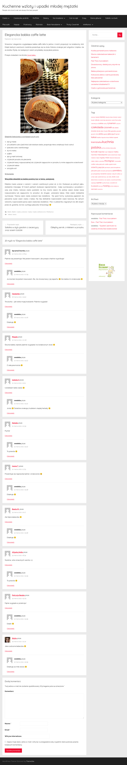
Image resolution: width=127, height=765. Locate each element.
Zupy (84, 18)
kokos (111, 137)
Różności (39, 24)
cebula (97, 120)
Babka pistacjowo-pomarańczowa (104, 71)
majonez (101, 152)
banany (102, 117)
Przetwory (28, 24)
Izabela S (15, 380)
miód (107, 158)
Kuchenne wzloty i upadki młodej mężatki (40, 6)
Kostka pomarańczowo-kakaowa (103, 51)
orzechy (94, 167)
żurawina (99, 189)
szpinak (99, 183)
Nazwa (8, 724)
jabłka (101, 134)
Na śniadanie (58, 18)
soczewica (101, 180)
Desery (46, 18)
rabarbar (109, 174)
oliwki (114, 164)
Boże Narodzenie (53, 24)
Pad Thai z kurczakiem (99, 61)
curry (105, 123)
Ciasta (4, 18)
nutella (107, 164)
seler (96, 177)
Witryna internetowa (13, 736)
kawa (14, 214)
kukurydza (113, 148)
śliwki (113, 177)
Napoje (16, 24)
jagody (105, 134)
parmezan (107, 167)
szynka (104, 183)
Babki (9, 212)
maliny (116, 152)
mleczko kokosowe (114, 158)
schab (92, 177)
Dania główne (95, 18)
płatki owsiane (101, 171)
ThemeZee (30, 761)
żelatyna (116, 186)
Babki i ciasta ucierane (19, 212)
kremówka (96, 142)
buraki (92, 120)
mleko (92, 161)
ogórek (111, 164)
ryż (121, 174)
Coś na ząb (73, 18)
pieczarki (94, 171)
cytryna (118, 123)
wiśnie (112, 186)
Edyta (14, 638)
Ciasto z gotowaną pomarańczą (103, 88)
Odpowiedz (8, 263)
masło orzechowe (112, 155)
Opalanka (16, 294)
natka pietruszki (100, 164)
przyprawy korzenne (99, 174)
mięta (97, 158)
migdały (102, 158)
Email (7, 730)
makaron (110, 152)
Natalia (15, 423)
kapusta (103, 137)
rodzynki (114, 174)
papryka (101, 167)
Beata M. (15, 509)
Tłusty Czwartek (72, 24)
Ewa (92, 222)
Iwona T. (15, 466)
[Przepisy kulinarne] (107, 277)
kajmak (117, 134)
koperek (116, 137)
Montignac (109, 161)
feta (109, 131)
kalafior (99, 137)
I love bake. (31, 55)
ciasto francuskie (116, 120)
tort (116, 183)
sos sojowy (107, 180)
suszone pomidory (116, 180)
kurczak (94, 152)
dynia (98, 131)
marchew (94, 155)
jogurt (113, 134)
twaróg (106, 186)
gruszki (93, 134)
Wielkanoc (87, 24)
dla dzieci (115, 127)
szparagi (93, 183)
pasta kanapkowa (115, 167)
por (92, 174)
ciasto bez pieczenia (105, 120)
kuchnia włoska (105, 148)
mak (106, 152)
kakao (10, 214)
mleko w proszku (99, 161)
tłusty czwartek (110, 183)
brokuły (115, 117)
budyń (119, 117)
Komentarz (9, 691)
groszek (118, 131)
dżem (102, 131)
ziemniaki (94, 189)
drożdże (93, 131)
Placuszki (6, 24)
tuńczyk (100, 186)
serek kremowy (102, 177)
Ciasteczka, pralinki (21, 18)
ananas (93, 117)
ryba (118, 174)
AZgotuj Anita (17, 552)
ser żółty (109, 177)
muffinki (93, 164)
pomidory (117, 170)
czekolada (97, 127)
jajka (109, 134)
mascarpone (102, 155)
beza (111, 117)
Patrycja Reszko (18, 595)
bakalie (98, 117)
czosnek (107, 127)
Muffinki (36, 18)
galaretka (113, 131)
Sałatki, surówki (111, 18)
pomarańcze (109, 171)
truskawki (94, 186)
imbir (96, 134)
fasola (106, 131)
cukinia (100, 123)
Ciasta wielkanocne (39, 212)
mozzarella (118, 161)
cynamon (111, 123)
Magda (15, 337)
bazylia (108, 117)
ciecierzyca (94, 123)
